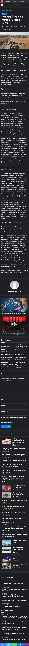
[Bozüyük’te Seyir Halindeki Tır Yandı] (6, 543)
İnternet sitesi (4, 411)
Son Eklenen (14, 434)
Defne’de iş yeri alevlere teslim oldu (7, 363)
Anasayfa (5, 10)
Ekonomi (10, 10)
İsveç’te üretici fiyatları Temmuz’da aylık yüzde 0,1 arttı (21, 346)
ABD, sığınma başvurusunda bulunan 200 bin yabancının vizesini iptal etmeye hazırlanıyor (14, 528)
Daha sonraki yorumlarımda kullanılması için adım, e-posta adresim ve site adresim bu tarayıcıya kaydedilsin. (13, 420)
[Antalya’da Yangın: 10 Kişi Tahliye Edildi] (6, 566)
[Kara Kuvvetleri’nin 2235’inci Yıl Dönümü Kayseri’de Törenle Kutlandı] (6, 550)
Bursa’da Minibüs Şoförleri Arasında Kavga (19, 486)
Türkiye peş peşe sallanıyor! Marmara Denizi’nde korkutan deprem (18, 441)
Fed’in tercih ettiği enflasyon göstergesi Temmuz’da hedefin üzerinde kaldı (13, 455)
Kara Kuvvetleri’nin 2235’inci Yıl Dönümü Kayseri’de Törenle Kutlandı (18, 550)
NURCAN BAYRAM (8, 26)
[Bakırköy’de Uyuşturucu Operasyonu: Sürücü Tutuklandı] (6, 495)
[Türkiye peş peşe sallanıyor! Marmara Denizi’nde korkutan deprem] (6, 441)
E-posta (3, 405)
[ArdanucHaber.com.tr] (14, 5)
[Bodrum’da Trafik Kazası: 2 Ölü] (6, 559)
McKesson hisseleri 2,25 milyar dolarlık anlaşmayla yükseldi (21, 356)
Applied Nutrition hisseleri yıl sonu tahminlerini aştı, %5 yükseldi (7, 347)
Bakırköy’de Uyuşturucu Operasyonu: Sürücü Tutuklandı (19, 494)
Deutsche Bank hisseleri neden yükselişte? (13, 101)
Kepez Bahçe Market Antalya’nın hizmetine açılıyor (7, 356)
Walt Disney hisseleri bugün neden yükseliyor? (21, 364)
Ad (2, 399)
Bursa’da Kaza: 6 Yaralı (8, 522)
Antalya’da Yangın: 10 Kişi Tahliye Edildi (19, 565)
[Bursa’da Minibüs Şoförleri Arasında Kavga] (6, 488)
